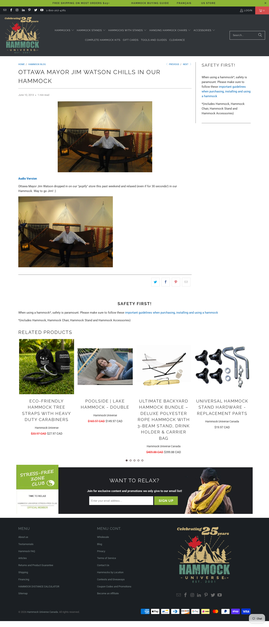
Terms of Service (106, 558)
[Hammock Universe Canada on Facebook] (10, 10)
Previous (173, 64)
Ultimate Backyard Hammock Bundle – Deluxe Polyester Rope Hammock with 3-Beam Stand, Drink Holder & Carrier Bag (163, 420)
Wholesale (103, 537)
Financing (23, 579)
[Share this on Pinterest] (176, 282)
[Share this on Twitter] (155, 282)
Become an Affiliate (108, 593)
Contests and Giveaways (111, 579)
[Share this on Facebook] (165, 282)
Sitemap (23, 593)
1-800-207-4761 (56, 10)
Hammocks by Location (110, 572)
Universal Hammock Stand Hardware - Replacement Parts (222, 407)
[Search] (260, 35)
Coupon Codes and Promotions (114, 586)
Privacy (101, 551)
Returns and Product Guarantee (35, 565)
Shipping (23, 572)
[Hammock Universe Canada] (22, 35)
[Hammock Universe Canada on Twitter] (35, 10)
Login (248, 10)
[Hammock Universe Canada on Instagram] (17, 10)
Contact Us (103, 565)
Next (186, 64)
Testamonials (25, 544)
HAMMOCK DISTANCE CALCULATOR (38, 586)
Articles (22, 558)
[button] (64, 30)
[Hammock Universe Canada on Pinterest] (29, 10)
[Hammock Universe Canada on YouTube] (41, 10)
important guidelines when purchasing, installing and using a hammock (226, 91)
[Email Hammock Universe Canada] (4, 10)
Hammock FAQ (26, 551)
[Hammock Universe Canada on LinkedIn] (23, 10)
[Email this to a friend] (186, 282)
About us (23, 537)
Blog (99, 544)
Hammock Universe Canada (42, 611)
